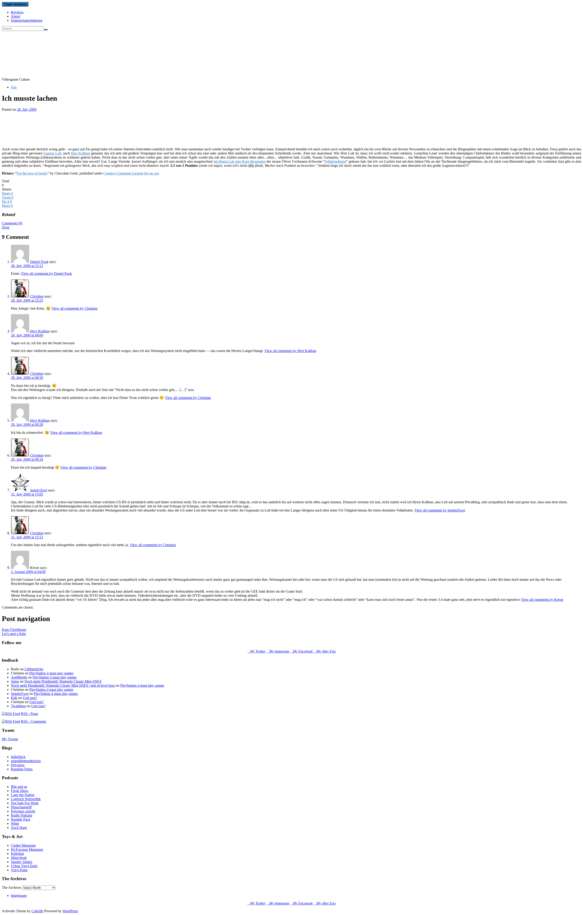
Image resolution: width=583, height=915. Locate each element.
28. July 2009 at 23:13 (27, 266)
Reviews (17, 12)
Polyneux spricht (23, 811)
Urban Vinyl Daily (24, 866)
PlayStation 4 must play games (51, 673)
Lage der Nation (22, 795)
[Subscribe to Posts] (11, 714)
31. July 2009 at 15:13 (27, 537)
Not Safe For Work (24, 803)
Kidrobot (17, 854)
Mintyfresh (19, 858)
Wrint (15, 823)
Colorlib (37, 911)
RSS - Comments (33, 721)
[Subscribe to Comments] (11, 721)
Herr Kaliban (80, 153)
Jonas (15, 681)
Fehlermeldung (335, 161)
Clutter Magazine (23, 845)
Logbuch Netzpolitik (26, 799)
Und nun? (30, 698)
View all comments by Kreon (542, 599)
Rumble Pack (20, 819)
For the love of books (32, 173)
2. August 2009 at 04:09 (28, 572)
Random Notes (22, 769)
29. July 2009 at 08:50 (27, 378)
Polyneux (18, 765)
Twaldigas (18, 706)
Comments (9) (12, 223)
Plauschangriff (21, 807)
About (15, 16)
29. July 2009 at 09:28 (27, 425)
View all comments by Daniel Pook (46, 273)
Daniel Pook (39, 262)
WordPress (70, 911)
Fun (14, 87)
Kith (14, 698)
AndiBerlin (19, 677)
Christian (36, 296)
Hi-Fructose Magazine (27, 849)
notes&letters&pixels (26, 761)
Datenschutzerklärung (26, 20)
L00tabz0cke (34, 669)
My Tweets (10, 739)
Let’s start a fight (14, 634)
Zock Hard (19, 828)
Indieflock (18, 757)
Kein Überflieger (14, 630)
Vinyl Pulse (19, 870)
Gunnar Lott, (52, 153)
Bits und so (19, 787)
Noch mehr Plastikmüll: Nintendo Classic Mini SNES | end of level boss (63, 685)
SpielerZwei (38, 490)
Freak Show (19, 791)
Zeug (5, 227)
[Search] (46, 29)
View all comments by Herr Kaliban (290, 351)
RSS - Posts (29, 714)
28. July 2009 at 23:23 (27, 300)
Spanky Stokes (21, 862)
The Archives (11, 887)
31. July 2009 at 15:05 (27, 494)
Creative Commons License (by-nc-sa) (131, 173)
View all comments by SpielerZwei (439, 510)
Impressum (19, 895)
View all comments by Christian (74, 308)
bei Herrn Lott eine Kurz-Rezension (240, 161)
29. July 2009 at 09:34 (27, 459)
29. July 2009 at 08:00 (27, 335)
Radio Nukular (21, 815)
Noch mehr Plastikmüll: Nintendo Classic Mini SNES (63, 681)
